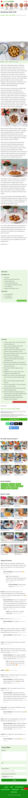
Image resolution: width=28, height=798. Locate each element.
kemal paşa (18, 484)
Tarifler (7, 15)
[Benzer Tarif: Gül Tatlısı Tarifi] (20, 500)
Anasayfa (3, 15)
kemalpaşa (12, 486)
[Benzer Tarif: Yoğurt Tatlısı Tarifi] (7, 548)
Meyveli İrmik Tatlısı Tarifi (19, 542)
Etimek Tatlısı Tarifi (18, 554)
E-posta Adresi (5, 768)
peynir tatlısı (4, 488)
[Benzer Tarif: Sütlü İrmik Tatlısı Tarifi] (7, 524)
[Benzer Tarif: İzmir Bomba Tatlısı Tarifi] (20, 524)
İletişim (11, 787)
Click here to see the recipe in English (10, 408)
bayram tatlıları (4, 484)
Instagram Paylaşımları (5, 789)
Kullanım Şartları (24, 789)
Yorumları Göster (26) (14, 419)
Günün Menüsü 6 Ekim (5, 450)
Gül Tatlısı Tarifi (17, 506)
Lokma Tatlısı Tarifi (4, 518)
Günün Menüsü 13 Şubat (19, 474)
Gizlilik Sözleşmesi (15, 789)
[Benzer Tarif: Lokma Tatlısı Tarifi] (7, 512)
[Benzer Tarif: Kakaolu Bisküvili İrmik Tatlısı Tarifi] (7, 536)
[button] (26, 1)
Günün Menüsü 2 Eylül (18, 450)
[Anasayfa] (7, 2)
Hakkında (6, 787)
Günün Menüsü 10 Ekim (18, 462)
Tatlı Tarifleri (12, 15)
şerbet (8, 488)
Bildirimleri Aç (15, 427)
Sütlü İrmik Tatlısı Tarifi (5, 530)
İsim (2, 763)
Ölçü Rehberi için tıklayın (21, 300)
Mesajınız (3, 750)
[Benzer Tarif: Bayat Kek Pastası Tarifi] (7, 500)
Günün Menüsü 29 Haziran (6, 474)
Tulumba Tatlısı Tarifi (18, 518)
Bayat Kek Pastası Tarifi (5, 506)
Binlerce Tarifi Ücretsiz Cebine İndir (19, 401)
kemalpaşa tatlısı (19, 486)
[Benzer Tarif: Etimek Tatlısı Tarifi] (20, 548)
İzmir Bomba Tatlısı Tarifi (19, 530)
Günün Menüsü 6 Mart (5, 462)
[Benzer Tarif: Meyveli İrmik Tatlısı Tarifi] (20, 536)
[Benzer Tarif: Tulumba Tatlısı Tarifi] (20, 512)
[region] (14, 28)
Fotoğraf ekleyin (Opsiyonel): (8, 774)
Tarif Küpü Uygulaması (19, 787)
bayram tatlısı (12, 484)
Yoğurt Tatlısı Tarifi (4, 554)
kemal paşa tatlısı (5, 486)
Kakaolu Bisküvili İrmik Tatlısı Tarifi (7, 542)
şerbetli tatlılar (14, 488)
